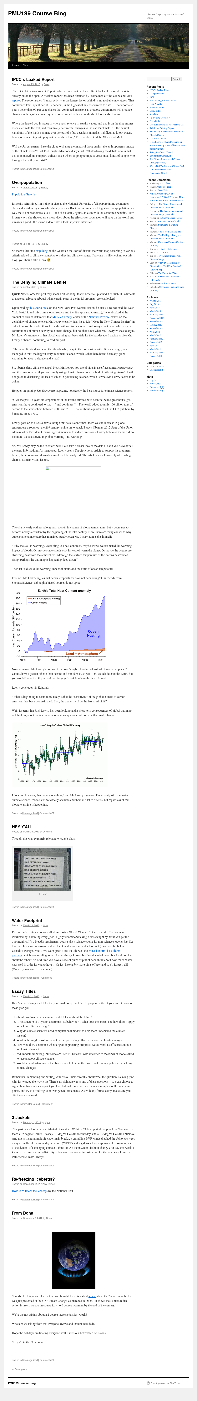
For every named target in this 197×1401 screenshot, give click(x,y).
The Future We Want (167, 272)
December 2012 (157, 317)
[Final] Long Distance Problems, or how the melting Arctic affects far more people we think (167, 145)
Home (15, 65)
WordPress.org (156, 390)
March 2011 (155, 348)
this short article (38, 308)
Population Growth (23, 194)
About (26, 65)
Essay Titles (24, 991)
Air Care (164, 252)
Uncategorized (30, 168)
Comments (157, 386)
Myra (47, 1122)
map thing (41, 251)
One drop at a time (167, 283)
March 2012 (155, 335)
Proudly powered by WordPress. (165, 1383)
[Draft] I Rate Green (169, 248)
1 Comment (45, 977)
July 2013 (154, 304)
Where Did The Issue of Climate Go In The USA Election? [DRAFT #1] (165, 266)
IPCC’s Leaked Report (33, 79)
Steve (46, 996)
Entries (155, 383)
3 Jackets (21, 1117)
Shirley (44, 187)
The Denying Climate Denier (39, 282)
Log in (153, 380)
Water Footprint (27, 920)
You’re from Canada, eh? (161, 155)
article (92, 1296)
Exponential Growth (159, 172)
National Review (99, 317)
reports (16, 100)
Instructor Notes (30, 1103)
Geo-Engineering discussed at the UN (167, 124)
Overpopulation (27, 182)
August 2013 (156, 300)
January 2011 (156, 355)
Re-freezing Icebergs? (33, 1179)
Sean (46, 84)
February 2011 (156, 352)
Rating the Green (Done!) (161, 152)
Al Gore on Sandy (158, 138)
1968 (152, 96)
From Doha (22, 1213)
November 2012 (157, 321)
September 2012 (157, 328)
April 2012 (155, 331)
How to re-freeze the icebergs (30, 1191)
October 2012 (156, 324)
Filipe (43, 286)
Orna (45, 925)
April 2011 (155, 345)
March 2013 (155, 310)
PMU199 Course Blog (37, 13)
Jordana (47, 831)
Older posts (19, 1369)
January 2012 (156, 342)
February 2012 (156, 338)
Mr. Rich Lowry (62, 317)
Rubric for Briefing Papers (162, 127)
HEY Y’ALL (22, 826)
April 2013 (155, 307)
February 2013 (156, 314)
